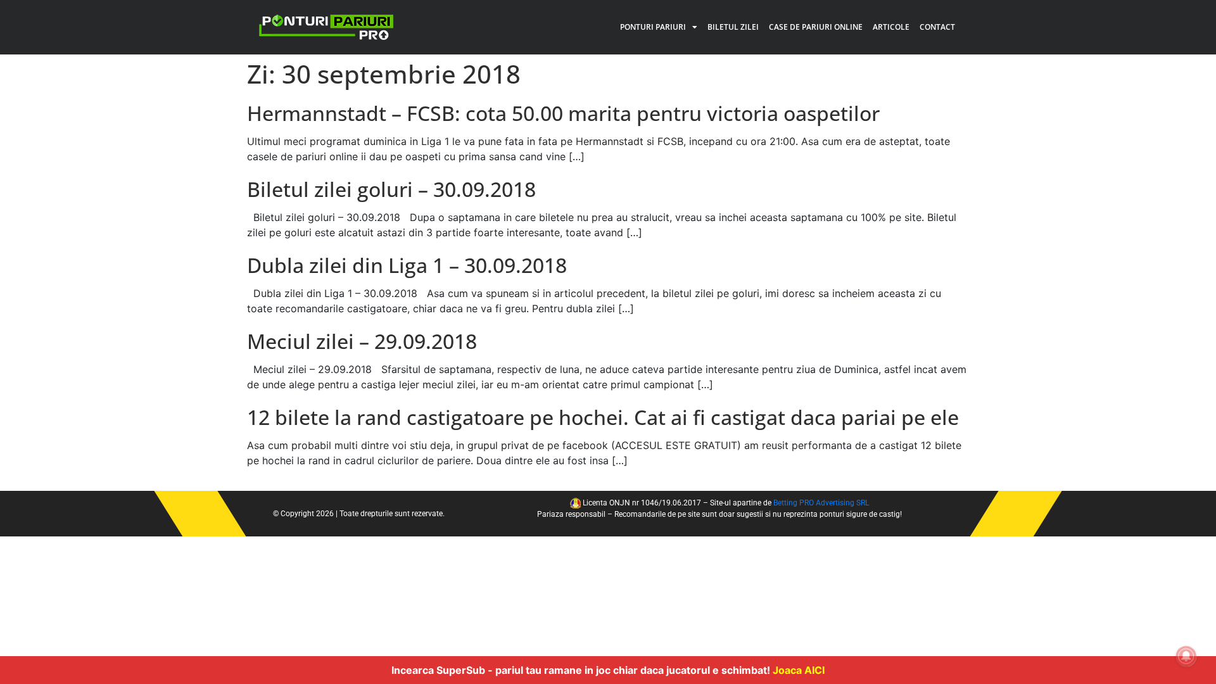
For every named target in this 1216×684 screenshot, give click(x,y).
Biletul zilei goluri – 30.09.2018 (391, 189)
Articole (891, 27)
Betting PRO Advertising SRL (821, 502)
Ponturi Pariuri (653, 27)
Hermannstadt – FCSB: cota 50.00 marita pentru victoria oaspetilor (563, 113)
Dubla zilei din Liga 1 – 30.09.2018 (407, 265)
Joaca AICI (799, 670)
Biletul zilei (733, 27)
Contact (937, 27)
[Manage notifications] (1186, 656)
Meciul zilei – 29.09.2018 (362, 341)
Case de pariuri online (816, 27)
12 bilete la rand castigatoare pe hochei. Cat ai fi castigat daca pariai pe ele (603, 417)
